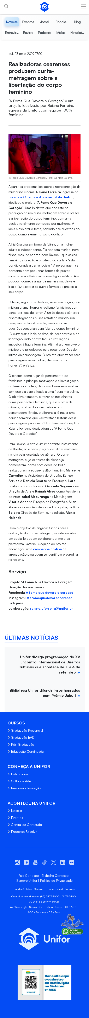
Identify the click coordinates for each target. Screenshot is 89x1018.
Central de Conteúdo (26, 825)
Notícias (17, 811)
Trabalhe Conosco (55, 875)
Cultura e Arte (21, 781)
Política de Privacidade (56, 880)
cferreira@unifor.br (57, 608)
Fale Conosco (28, 875)
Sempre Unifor (26, 880)
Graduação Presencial (27, 730)
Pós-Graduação (22, 744)
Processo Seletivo (24, 832)
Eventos (17, 818)
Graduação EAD (23, 737)
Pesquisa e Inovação (26, 788)
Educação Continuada (27, 751)
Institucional (19, 774)
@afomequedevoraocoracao (49, 598)
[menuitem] (12, 21)
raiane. (35, 608)
